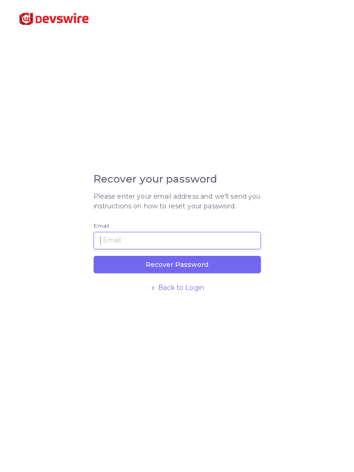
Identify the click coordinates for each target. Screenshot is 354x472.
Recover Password (177, 264)
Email (102, 225)
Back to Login (180, 287)
